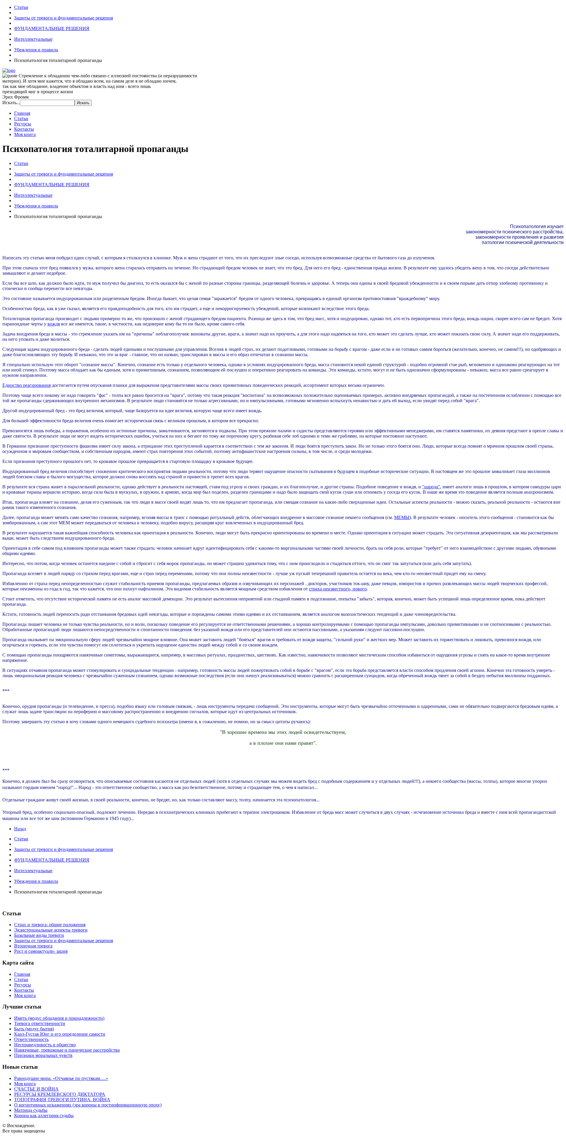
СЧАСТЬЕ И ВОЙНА (36, 1088)
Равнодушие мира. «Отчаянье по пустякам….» (61, 1078)
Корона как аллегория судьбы (44, 1115)
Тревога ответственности (39, 1023)
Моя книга (25, 134)
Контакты (24, 129)
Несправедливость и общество (45, 1044)
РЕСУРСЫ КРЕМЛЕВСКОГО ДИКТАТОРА (59, 1094)
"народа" (431, 486)
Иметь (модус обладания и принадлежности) (59, 1018)
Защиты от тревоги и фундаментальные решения (63, 940)
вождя (53, 323)
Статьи (21, 118)
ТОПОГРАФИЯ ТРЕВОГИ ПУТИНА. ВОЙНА (62, 1099)
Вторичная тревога (33, 945)
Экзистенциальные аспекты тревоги (51, 929)
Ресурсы (22, 123)
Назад (20, 828)
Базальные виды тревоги (39, 935)
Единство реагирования (26, 385)
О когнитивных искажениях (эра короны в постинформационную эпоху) (88, 1104)
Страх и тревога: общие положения (49, 924)
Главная (22, 113)
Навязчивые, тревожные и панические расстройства (67, 1049)
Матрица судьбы (30, 1110)
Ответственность (31, 1039)
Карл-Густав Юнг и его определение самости (59, 1034)
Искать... (11, 102)
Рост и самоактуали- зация (41, 951)
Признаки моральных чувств (43, 1055)
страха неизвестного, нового (338, 588)
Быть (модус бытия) (34, 1028)
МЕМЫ (401, 517)
